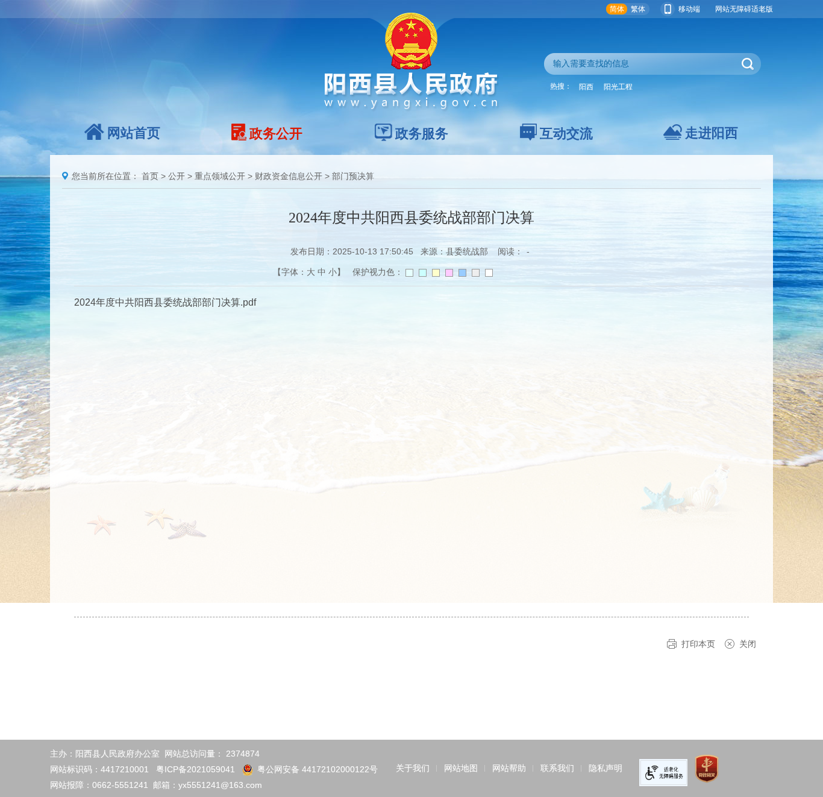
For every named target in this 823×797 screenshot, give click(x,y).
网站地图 (461, 768)
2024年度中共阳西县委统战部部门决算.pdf (165, 302)
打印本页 (698, 644)
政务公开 (275, 133)
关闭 (747, 644)
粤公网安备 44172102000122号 (317, 769)
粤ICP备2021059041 (195, 769)
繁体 (638, 9)
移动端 (689, 9)
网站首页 (133, 132)
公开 (176, 176)
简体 (617, 9)
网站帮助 (509, 768)
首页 (150, 176)
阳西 (586, 87)
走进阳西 (711, 132)
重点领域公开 (220, 176)
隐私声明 (605, 768)
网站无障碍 (733, 9)
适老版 (762, 9)
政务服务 (421, 133)
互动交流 (566, 133)
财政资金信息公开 (288, 176)
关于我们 (413, 768)
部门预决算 (353, 176)
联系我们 (557, 768)
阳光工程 (618, 87)
